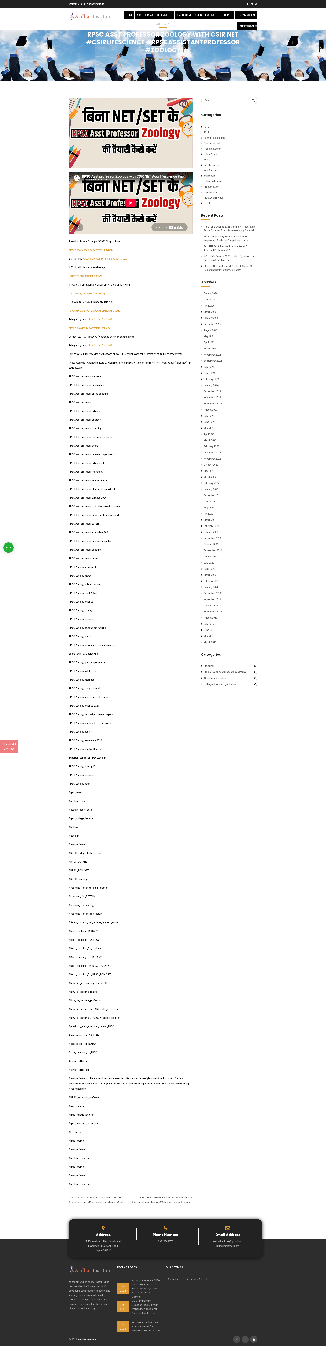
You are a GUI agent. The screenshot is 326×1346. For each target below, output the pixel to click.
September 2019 (213, 611)
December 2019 (212, 593)
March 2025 (210, 348)
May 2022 (209, 471)
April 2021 (209, 513)
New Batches (211, 170)
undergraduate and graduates (220, 684)
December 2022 (212, 452)
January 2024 (211, 385)
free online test (212, 143)
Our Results (164, 15)
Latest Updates (247, 26)
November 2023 (212, 397)
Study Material (246, 15)
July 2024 (209, 367)
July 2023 (209, 416)
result (207, 203)
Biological (209, 666)
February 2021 (211, 526)
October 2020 (211, 544)
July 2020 (209, 562)
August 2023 (211, 409)
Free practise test (213, 148)
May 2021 (209, 507)
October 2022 (211, 464)
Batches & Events (199, 1279)
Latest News (210, 154)
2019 (206, 132)
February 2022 (211, 483)
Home (129, 15)
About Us (173, 1279)
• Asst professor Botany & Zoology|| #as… (105, 258)
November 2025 (212, 324)
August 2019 (211, 617)
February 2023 (211, 446)
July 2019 (209, 624)
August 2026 (211, 293)
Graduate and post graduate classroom (225, 672)
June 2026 (209, 299)
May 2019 (209, 636)
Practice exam (211, 186)
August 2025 (211, 330)
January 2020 (211, 587)
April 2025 (209, 342)
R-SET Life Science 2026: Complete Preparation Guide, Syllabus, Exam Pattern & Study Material (146, 1288)
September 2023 (213, 403)
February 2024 (211, 379)
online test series (213, 181)
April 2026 (209, 305)
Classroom (183, 15)
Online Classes (204, 15)
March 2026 (210, 311)
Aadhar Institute (87, 1339)
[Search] (253, 100)
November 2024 (212, 354)
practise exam (211, 192)
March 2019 (210, 642)
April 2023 (209, 434)
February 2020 (211, 581)
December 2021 (212, 495)
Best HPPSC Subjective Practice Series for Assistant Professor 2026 (146, 1326)
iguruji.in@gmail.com (227, 1245)
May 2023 (209, 428)
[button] (8, 547)
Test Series (225, 15)
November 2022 (212, 458)
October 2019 (211, 605)
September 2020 (213, 550)
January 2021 (211, 532)
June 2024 (209, 373)
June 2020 (209, 568)
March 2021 (210, 520)
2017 (206, 127)
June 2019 (209, 630)
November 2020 (212, 538)
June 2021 (209, 501)
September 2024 (213, 360)
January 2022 (211, 489)
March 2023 (210, 440)
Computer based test (215, 137)
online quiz (209, 176)
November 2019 (212, 599)
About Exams (145, 15)
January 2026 (211, 318)
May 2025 (209, 336)
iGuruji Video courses (215, 678)
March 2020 (210, 575)
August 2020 (211, 556)
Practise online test (214, 197)
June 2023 (209, 422)
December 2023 (212, 391)
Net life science (212, 165)
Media (207, 159)
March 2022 (210, 477)
